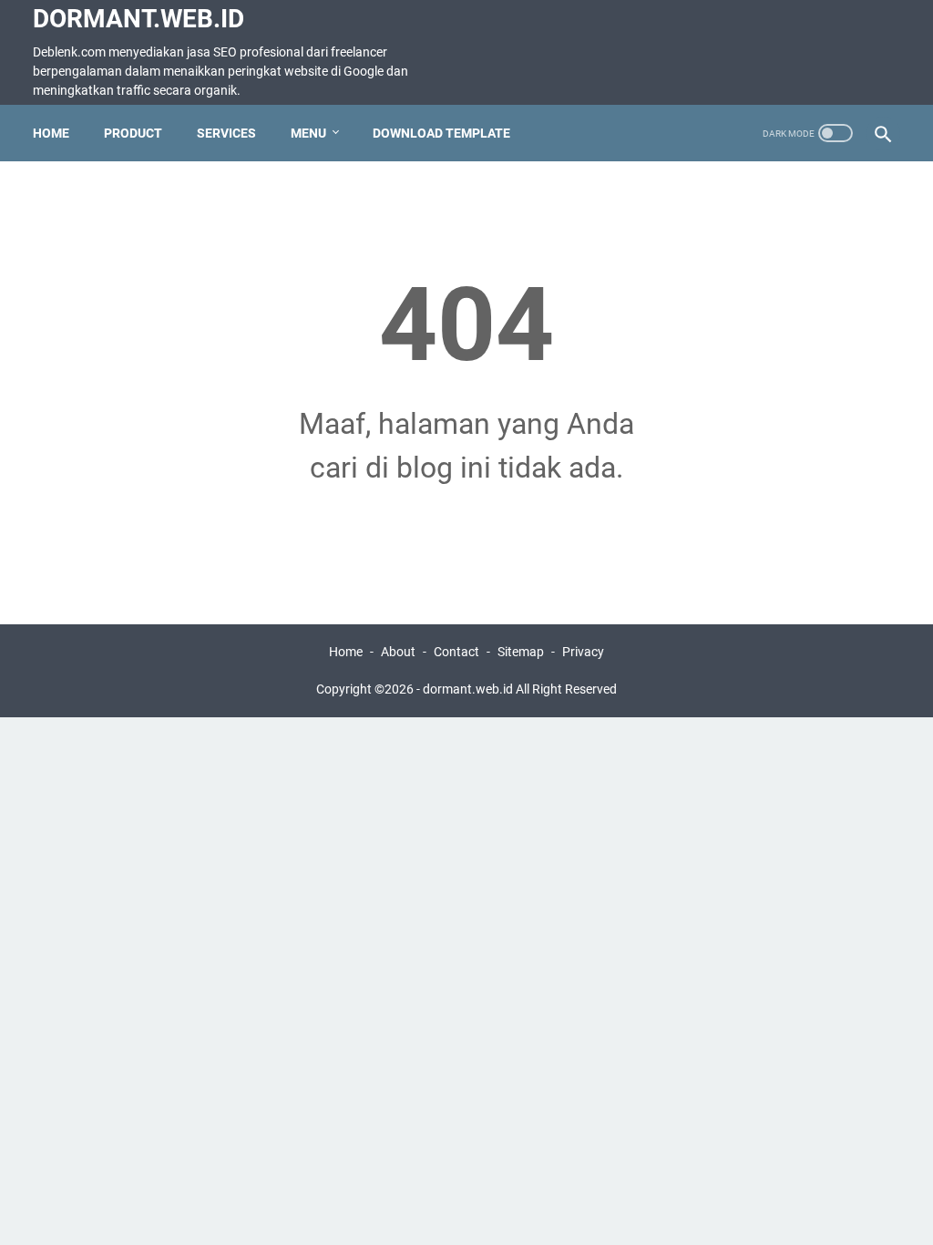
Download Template (441, 133)
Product (133, 133)
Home (51, 133)
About (398, 651)
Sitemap (520, 651)
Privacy (583, 651)
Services (226, 133)
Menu (308, 133)
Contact (456, 651)
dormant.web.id (138, 19)
